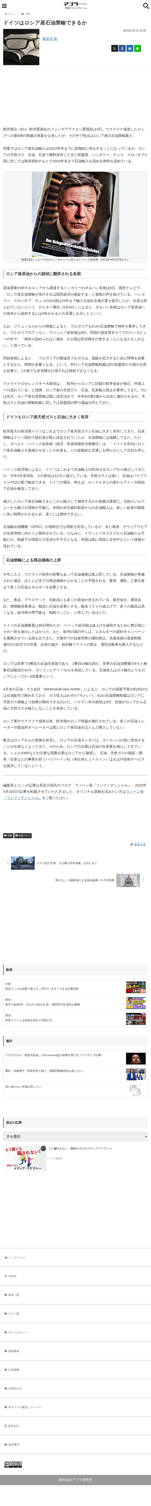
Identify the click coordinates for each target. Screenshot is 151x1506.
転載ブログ (24, 835)
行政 (8, 983)
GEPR (12, 1276)
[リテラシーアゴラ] (25, 1158)
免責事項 (13, 1444)
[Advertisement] (75, 94)
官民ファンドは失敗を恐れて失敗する (28, 1020)
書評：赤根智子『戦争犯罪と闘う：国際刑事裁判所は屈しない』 (45, 1070)
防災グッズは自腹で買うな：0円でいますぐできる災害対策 (41, 988)
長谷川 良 (49, 39)
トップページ (16, 1257)
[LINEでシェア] (137, 48)
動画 (9, 969)
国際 (9, 835)
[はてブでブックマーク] (129, 48)
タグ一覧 (13, 1313)
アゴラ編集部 (56, 1158)
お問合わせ (15, 1388)
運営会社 (13, 1425)
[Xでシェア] (114, 48)
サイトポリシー (18, 1332)
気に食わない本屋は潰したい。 (24, 1086)
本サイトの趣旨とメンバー (24, 1407)
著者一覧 (13, 1294)
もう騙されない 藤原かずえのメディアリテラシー (80, 1148)
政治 (8, 999)
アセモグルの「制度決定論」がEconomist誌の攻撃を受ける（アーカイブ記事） (54, 1055)
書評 (9, 1041)
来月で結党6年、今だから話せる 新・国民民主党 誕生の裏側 (42, 1004)
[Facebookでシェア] (122, 48)
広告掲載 (13, 1369)
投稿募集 (13, 1351)
